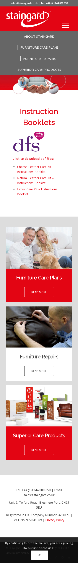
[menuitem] (65, 25)
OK (40, 555)
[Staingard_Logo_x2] (32, 19)
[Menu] (65, 25)
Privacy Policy (54, 520)
